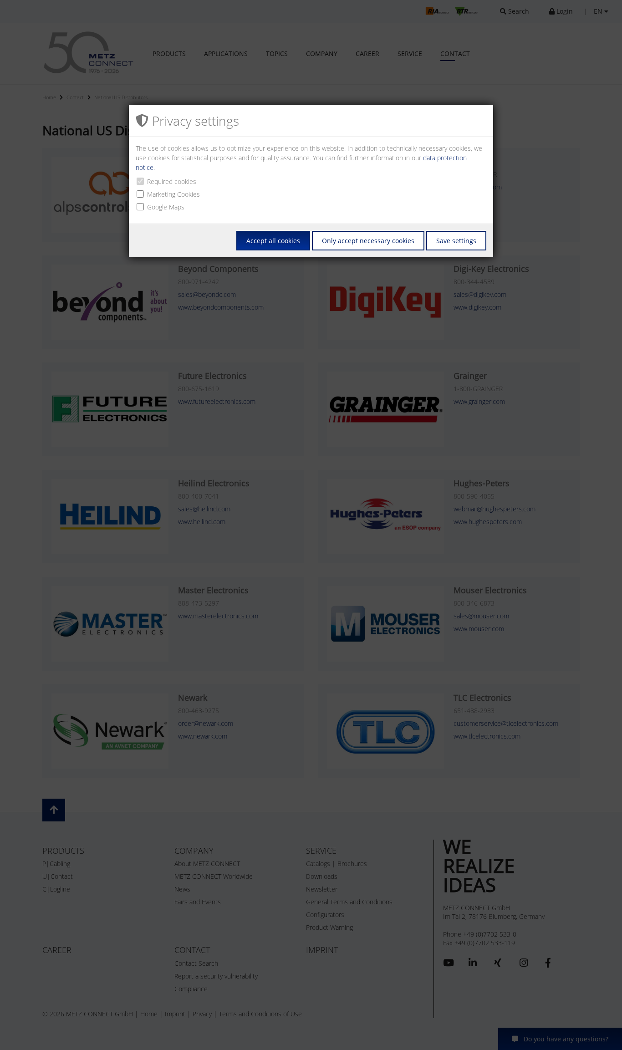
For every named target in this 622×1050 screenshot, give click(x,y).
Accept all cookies (273, 240)
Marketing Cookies (173, 194)
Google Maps (165, 207)
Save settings (456, 240)
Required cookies (171, 181)
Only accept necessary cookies (368, 240)
